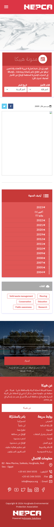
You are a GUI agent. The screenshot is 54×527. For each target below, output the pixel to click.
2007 (40, 263)
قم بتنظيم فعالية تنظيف (15, 447)
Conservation (25, 301)
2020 (40, 230)
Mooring (43, 296)
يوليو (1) (39, 215)
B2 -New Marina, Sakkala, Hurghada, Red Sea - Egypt (23, 465)
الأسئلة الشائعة (46, 425)
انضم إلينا (21, 421)
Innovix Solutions (32, 518)
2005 (40, 267)
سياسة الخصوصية (44, 451)
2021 (40, 225)
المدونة (49, 429)
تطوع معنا (21, 429)
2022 (40, 220)
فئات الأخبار (45, 85)
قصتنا (49, 438)
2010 (40, 249)
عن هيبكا (27, 408)
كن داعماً (21, 425)
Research (42, 307)
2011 (40, 244)
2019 (40, 234)
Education (42, 301)
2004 (40, 272)
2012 (40, 239)
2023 (40, 207)
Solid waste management (21, 296)
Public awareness (23, 307)
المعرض (49, 421)
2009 (40, 253)
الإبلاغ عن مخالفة (18, 434)
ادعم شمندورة (19, 438)
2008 (40, 258)
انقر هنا (22, 370)
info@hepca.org (30, 481)
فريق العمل (47, 442)
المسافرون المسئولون (16, 451)
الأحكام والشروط (45, 447)
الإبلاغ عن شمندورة (17, 442)
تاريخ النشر (22, 85)
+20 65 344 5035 (27, 471)
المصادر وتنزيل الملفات (42, 434)
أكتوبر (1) (39, 212)
